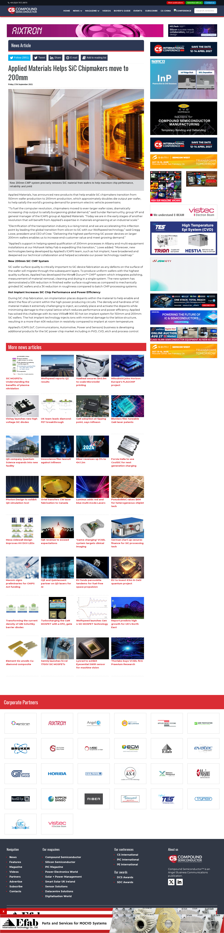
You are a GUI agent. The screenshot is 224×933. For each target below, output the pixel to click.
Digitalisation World (58, 896)
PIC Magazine (54, 867)
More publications (175, 3)
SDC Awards (125, 882)
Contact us (210, 3)
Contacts (15, 891)
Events (137, 10)
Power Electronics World (61, 871)
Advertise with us (194, 3)
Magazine (91, 10)
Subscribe (151, 10)
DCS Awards (125, 877)
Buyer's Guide (122, 10)
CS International (127, 854)
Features (15, 862)
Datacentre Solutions (59, 891)
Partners (15, 876)
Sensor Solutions (56, 886)
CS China (166, 10)
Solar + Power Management (63, 876)
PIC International (128, 859)
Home (66, 10)
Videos (106, 10)
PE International (127, 864)
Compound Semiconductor (63, 857)
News (76, 10)
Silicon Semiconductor (60, 862)
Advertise (15, 881)
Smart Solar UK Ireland (60, 881)
